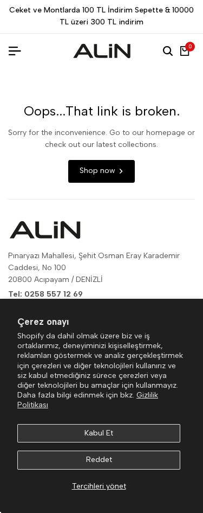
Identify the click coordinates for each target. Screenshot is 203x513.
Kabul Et (98, 433)
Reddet (99, 459)
